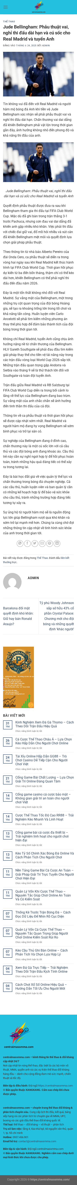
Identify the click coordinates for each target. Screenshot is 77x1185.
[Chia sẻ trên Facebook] (27, 543)
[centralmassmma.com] (38, 7)
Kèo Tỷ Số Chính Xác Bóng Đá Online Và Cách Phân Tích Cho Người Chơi (44, 855)
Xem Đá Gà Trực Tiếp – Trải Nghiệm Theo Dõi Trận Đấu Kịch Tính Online (41, 969)
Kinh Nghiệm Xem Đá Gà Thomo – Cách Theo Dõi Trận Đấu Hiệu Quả (44, 724)
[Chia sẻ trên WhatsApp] (20, 543)
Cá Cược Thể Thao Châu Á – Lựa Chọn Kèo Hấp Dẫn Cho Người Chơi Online (43, 741)
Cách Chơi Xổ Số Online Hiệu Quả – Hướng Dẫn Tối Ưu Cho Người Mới (41, 986)
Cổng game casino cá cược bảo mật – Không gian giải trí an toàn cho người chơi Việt (43, 798)
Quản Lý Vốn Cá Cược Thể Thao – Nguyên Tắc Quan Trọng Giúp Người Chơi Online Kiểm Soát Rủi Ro (41, 933)
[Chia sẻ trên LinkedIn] (57, 543)
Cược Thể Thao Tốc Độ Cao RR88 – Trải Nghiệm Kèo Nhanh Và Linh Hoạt (44, 817)
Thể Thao (9, 21)
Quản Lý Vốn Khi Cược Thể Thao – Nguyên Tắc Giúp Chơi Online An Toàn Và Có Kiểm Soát (43, 895)
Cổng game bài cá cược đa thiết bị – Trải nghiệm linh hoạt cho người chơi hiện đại (42, 836)
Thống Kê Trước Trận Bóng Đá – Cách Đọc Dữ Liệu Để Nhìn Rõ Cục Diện (43, 914)
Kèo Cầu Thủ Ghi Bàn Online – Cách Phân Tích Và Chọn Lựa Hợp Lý (41, 952)
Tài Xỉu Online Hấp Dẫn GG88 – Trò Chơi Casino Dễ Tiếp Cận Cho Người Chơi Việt (41, 760)
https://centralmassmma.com (55, 1085)
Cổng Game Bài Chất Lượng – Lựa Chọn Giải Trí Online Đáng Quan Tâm (44, 779)
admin (46, 45)
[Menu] (5, 7)
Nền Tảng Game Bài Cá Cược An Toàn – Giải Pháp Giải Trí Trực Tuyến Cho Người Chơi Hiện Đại (44, 874)
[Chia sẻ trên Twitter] (34, 543)
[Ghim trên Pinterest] (49, 543)
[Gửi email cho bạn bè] (42, 543)
